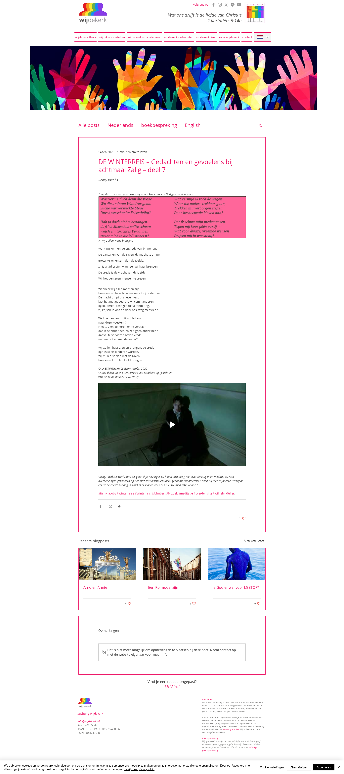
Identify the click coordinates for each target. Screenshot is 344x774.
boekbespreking (159, 125)
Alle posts (89, 125)
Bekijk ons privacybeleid (139, 769)
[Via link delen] (120, 506)
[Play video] (172, 424)
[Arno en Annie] (107, 564)
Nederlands (120, 125)
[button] (260, 125)
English (193, 125)
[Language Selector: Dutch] (262, 37)
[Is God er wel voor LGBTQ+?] (236, 564)
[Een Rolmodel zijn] (172, 564)
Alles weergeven (255, 540)
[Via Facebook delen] (100, 506)
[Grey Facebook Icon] (213, 4)
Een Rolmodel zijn (163, 587)
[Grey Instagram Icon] (219, 4)
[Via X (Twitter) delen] (110, 506)
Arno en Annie (95, 587)
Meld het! (172, 686)
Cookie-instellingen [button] (272, 767)
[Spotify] (232, 4)
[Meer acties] (243, 151)
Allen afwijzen (299, 767)
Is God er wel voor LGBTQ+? (236, 587)
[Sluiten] (339, 767)
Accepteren (324, 767)
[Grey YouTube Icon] (238, 4)
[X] (226, 4)
